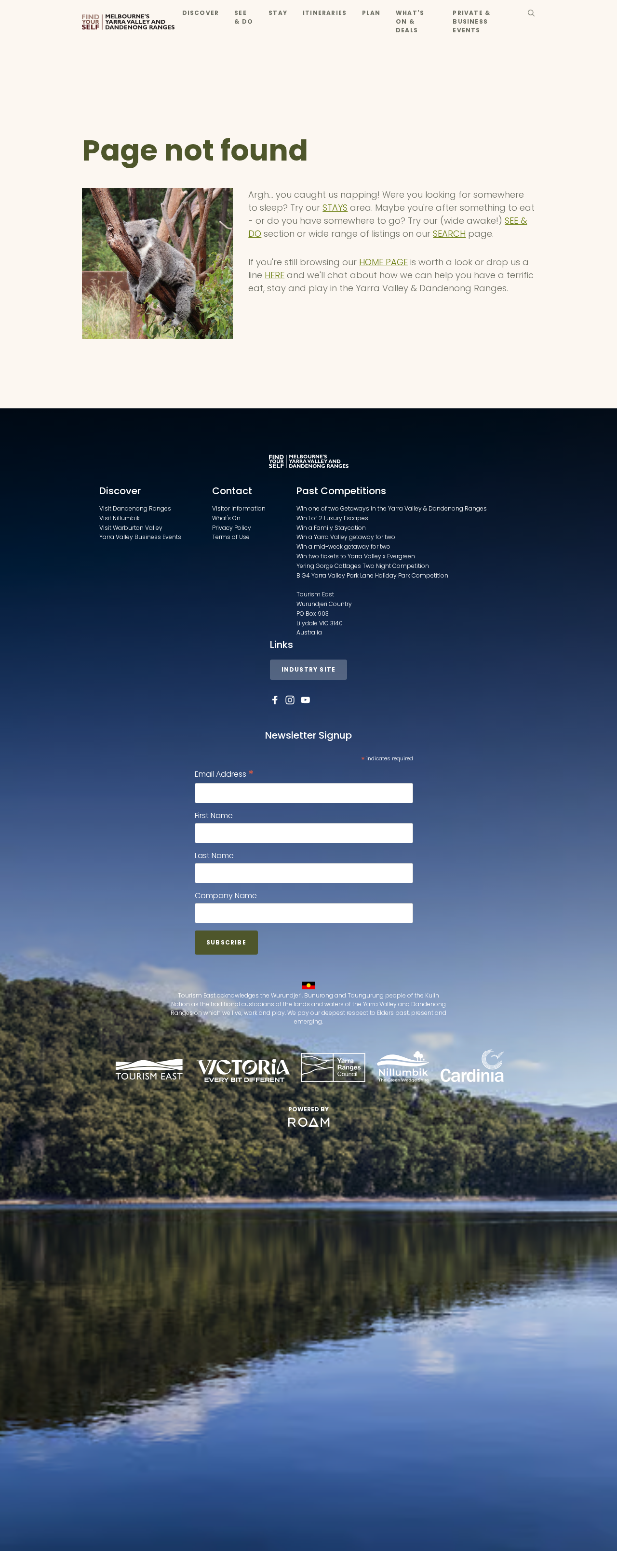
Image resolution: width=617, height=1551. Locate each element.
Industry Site (309, 669)
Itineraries (325, 13)
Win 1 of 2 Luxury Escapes (332, 518)
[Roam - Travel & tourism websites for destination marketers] (309, 1122)
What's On (226, 518)
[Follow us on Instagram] (290, 700)
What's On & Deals (410, 21)
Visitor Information (239, 508)
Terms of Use (231, 537)
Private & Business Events (471, 21)
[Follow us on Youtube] (305, 700)
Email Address (224, 774)
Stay (277, 13)
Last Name (214, 855)
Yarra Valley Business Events (140, 537)
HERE (274, 275)
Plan (371, 13)
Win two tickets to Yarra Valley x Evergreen (355, 556)
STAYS (335, 208)
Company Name (226, 895)
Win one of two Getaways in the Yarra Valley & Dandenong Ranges (391, 508)
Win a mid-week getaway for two (343, 546)
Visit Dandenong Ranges (135, 508)
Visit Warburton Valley (130, 528)
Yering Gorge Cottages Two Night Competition (362, 566)
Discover (200, 13)
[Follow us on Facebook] (275, 700)
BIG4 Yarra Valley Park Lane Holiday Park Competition (372, 575)
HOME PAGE (383, 262)
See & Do (243, 17)
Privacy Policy (231, 528)
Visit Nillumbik (119, 518)
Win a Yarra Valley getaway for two (345, 537)
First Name (214, 815)
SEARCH (449, 234)
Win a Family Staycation (331, 528)
